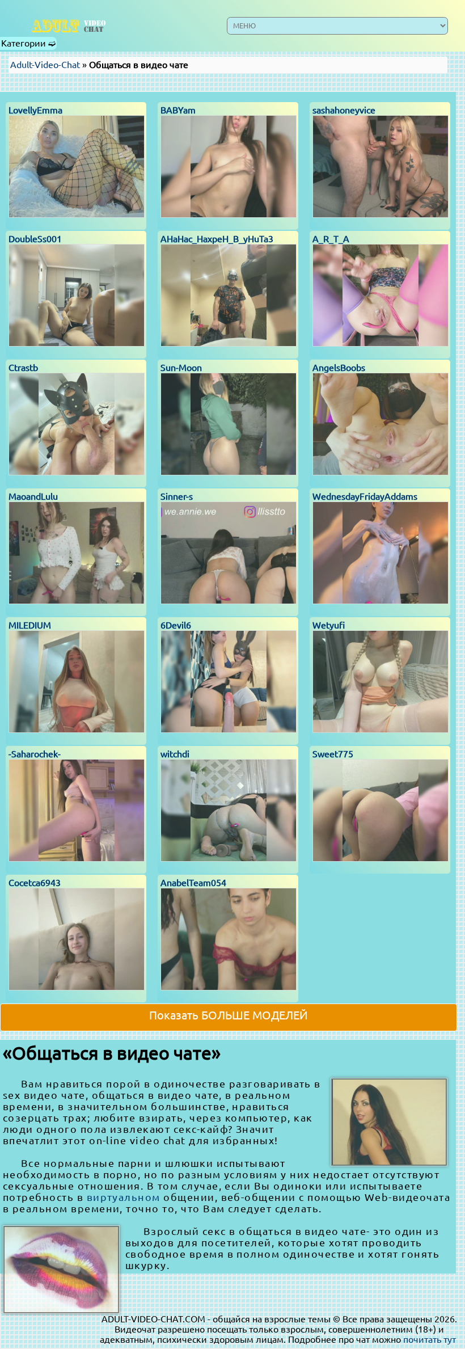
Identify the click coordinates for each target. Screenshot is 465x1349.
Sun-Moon (181, 367)
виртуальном (123, 1197)
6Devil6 (175, 625)
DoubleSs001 (35, 239)
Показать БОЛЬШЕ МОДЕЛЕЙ (228, 1015)
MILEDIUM (30, 625)
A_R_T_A (330, 239)
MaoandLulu (33, 496)
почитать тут (429, 1339)
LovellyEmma (35, 110)
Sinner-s (176, 496)
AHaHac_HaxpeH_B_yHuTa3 (216, 239)
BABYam (178, 110)
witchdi (174, 754)
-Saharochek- (35, 754)
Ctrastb (23, 367)
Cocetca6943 (35, 883)
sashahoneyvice (343, 110)
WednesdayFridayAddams (364, 496)
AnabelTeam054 (193, 883)
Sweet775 (332, 754)
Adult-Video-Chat (45, 65)
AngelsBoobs (338, 367)
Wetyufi (328, 625)
